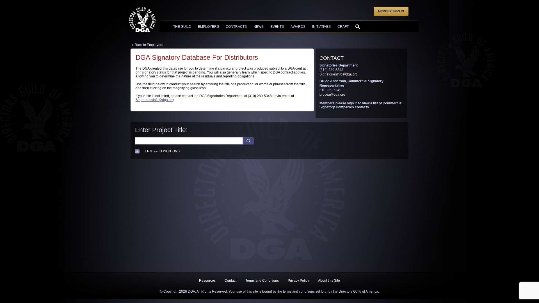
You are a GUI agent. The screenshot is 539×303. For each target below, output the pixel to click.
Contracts (236, 27)
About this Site (329, 281)
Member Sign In (391, 11)
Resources (207, 281)
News (258, 27)
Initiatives (321, 27)
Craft (343, 27)
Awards (298, 27)
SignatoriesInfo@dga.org (155, 100)
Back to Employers (149, 45)
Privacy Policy (298, 281)
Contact (230, 281)
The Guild (182, 27)
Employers (208, 27)
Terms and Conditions (262, 281)
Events (277, 27)
